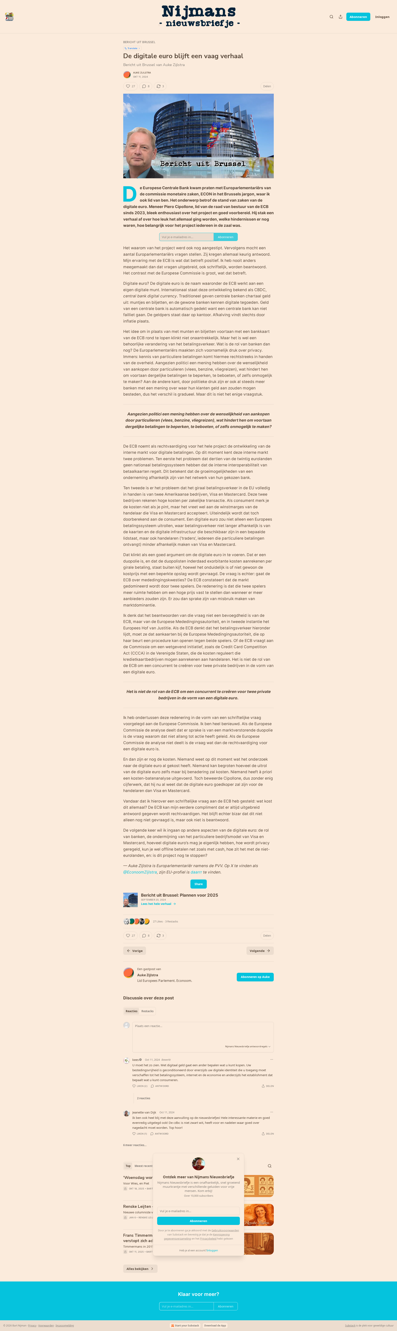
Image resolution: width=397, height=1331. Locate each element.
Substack (350, 1325)
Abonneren (358, 17)
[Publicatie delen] (340, 17)
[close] (238, 1159)
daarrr (196, 872)
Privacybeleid (208, 1238)
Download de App (215, 1325)
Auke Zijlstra (142, 72)
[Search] (331, 17)
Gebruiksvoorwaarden (225, 1230)
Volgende (257, 951)
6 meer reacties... (135, 1145)
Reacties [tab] (131, 1011)
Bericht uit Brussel (139, 42)
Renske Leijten (148, 1217)
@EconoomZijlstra (140, 872)
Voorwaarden (46, 1325)
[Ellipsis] (271, 1059)
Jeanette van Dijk (144, 1112)
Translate (132, 48)
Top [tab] (128, 1166)
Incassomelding (65, 1325)
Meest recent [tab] (144, 1166)
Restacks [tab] (147, 1011)
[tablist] (139, 1011)
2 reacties (143, 1098)
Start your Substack (187, 1325)
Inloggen (382, 17)
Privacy (32, 1325)
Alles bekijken (137, 1269)
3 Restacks (171, 921)
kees (135, 1060)
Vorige (137, 951)
